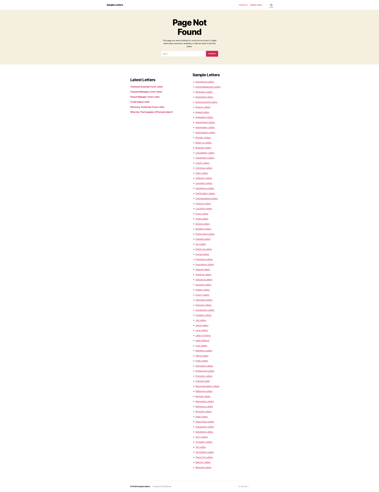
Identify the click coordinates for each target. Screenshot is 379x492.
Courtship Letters (203, 208)
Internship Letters (203, 300)
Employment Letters (205, 234)
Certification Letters (204, 158)
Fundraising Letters (204, 264)
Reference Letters (203, 391)
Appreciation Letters (205, 127)
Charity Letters (202, 163)
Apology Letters (202, 107)
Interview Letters (203, 305)
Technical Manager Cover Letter (146, 92)
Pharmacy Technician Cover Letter (147, 107)
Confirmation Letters (205, 193)
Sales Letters (201, 416)
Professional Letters (204, 371)
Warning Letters (203, 462)
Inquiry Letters (202, 295)
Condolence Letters (204, 188)
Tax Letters (200, 447)
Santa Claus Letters (204, 421)
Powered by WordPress (161, 486)
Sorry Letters (201, 437)
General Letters (202, 269)
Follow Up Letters (203, 249)
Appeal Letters (202, 112)
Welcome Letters (203, 467)
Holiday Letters (202, 290)
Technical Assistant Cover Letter (146, 87)
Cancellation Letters (204, 153)
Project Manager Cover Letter (145, 97)
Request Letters (202, 396)
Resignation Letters (204, 401)
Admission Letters (203, 92)
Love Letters (201, 345)
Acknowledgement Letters (208, 87)
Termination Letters (204, 452)
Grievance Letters (203, 279)
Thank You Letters (204, 457)
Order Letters (201, 361)
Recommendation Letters (207, 386)
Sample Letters (115, 5)
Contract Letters (203, 203)
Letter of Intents (203, 335)
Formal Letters (202, 254)
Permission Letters (204, 366)
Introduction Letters (204, 310)
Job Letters (200, 320)
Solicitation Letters (204, 432)
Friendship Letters (204, 259)
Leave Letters (201, 325)
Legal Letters (201, 330)
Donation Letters (203, 229)
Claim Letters (201, 173)
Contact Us (243, 5)
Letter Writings (202, 340)
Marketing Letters (203, 350)
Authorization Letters (205, 132)
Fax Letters (200, 244)
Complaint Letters (203, 183)
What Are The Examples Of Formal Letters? (151, 112)
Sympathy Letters (203, 442)
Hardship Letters (203, 285)
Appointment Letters (205, 122)
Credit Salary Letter (140, 102)
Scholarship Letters (204, 427)
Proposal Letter (202, 381)
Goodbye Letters (203, 274)
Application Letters (204, 117)
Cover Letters (201, 214)
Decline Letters (202, 224)
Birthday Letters (203, 137)
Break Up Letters (203, 142)
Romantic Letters (203, 411)
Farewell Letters (203, 239)
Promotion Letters (203, 376)
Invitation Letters (203, 315)
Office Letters (201, 356)
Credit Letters (201, 219)
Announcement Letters (206, 102)
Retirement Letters (204, 406)
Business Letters (203, 147)
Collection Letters (203, 178)
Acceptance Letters (204, 82)
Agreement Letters (204, 97)
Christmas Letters (203, 168)
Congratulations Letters (206, 198)
